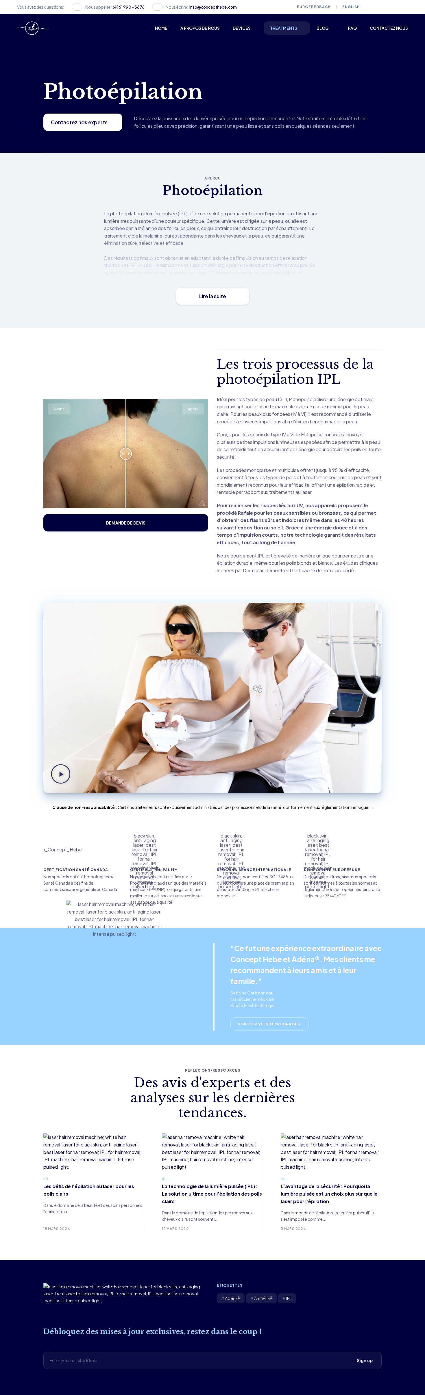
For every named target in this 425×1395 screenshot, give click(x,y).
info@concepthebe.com (213, 7)
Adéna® (232, 1298)
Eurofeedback (314, 7)
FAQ (352, 28)
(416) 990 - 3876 (129, 7)
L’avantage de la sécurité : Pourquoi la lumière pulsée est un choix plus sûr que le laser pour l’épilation (329, 1193)
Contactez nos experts (79, 122)
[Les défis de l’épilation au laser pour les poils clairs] (93, 1151)
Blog (323, 28)
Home (161, 28)
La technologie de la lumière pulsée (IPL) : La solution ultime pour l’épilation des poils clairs (212, 1193)
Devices (242, 28)
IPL (46, 1179)
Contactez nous (389, 28)
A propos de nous (200, 28)
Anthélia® (263, 1298)
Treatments (283, 28)
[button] (61, 775)
